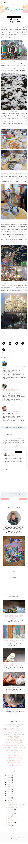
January (11, 822)
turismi (13, 759)
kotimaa (7, 744)
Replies (5, 450)
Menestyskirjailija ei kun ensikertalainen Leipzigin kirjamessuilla (11, 391)
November (11, 807)
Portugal (21, 724)
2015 (9, 795)
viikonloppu (10, 764)
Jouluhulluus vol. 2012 (16, 804)
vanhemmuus (11, 762)
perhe (14, 752)
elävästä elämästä (14, 733)
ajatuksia (9, 729)
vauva (18, 762)
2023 (9, 781)
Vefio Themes (14, 839)
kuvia (17, 745)
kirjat (19, 741)
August (10, 813)
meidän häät (18, 750)
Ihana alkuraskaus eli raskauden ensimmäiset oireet (14, 616)
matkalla (9, 751)
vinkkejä (19, 764)
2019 (9, 788)
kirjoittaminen (12, 742)
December (11, 802)
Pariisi (15, 724)
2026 (9, 775)
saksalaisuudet (14, 755)
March (10, 818)
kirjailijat (14, 738)
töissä (19, 759)
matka (20, 749)
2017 (9, 791)
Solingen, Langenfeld (15, 806)
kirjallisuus (11, 741)
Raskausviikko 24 (14, 709)
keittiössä (16, 736)
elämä (20, 731)
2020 (9, 786)
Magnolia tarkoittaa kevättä (11, 411)
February (11, 820)
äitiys (17, 765)
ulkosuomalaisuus (14, 760)
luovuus (14, 749)
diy (17, 730)
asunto (22, 729)
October (11, 809)
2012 (9, 800)
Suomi (18, 727)
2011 (9, 824)
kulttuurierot (9, 746)
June (10, 815)
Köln (11, 725)
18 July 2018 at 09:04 (11, 455)
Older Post (23, 498)
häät (5, 734)
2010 (9, 826)
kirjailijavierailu (14, 739)
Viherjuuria (10, 453)
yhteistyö (11, 765)
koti (20, 742)
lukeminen (21, 747)
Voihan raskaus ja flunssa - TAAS (14, 641)
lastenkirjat (8, 747)
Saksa (11, 727)
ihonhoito (10, 734)
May (9, 817)
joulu (16, 735)
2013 (9, 799)
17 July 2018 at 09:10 (10, 436)
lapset (22, 745)
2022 (9, 782)
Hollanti (6, 724)
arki (17, 729)
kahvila (10, 736)
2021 (9, 784)
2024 (9, 779)
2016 (9, 793)
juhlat (21, 735)
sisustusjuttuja (11, 757)
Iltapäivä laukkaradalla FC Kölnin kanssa (14, 367)
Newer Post (5, 498)
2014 (9, 797)
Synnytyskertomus (14, 687)
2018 (9, 790)
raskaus (11, 754)
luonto (8, 749)
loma (15, 747)
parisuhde (7, 752)
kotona (13, 744)
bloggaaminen (10, 731)
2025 (9, 777)
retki (17, 754)
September (12, 811)
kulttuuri (20, 744)
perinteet (20, 752)
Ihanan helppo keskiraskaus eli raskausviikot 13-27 (14, 664)
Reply (17, 445)
